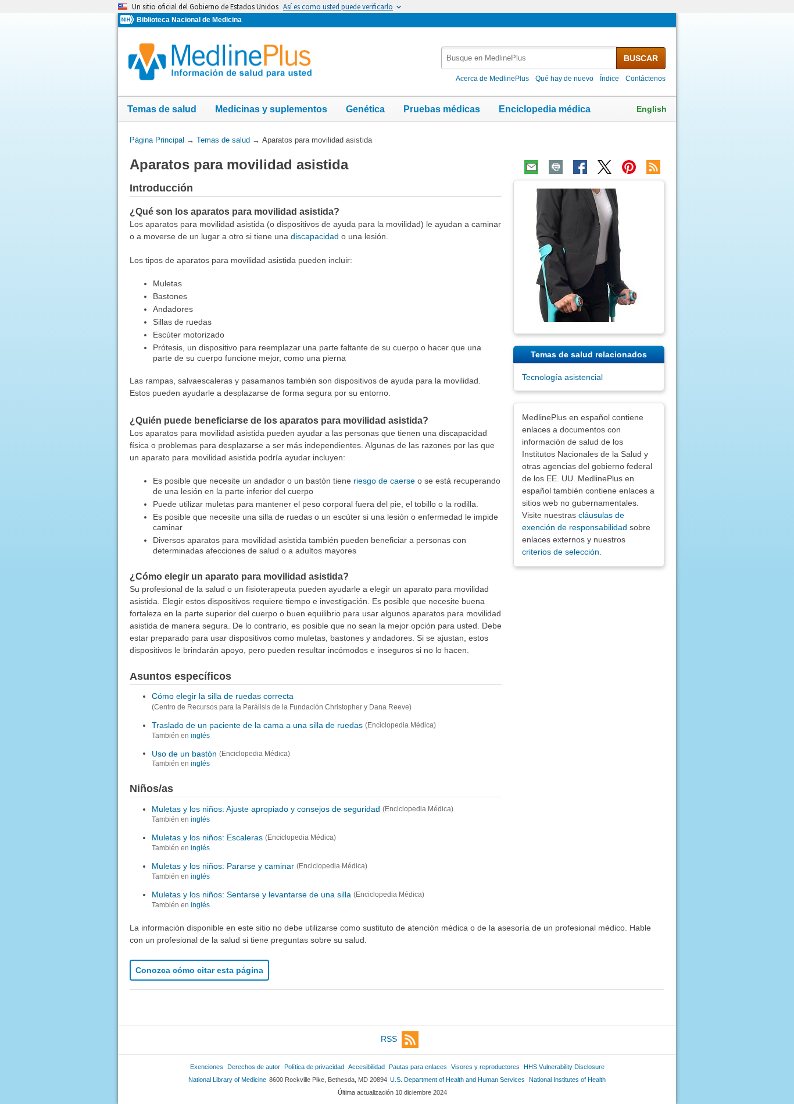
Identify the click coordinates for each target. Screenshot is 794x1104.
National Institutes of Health (567, 1079)
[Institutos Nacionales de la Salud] (128, 20)
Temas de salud (161, 109)
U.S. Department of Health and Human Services (457, 1079)
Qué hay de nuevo (564, 78)
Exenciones (206, 1066)
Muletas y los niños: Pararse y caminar (223, 866)
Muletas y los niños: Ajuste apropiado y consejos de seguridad (266, 809)
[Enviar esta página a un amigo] (531, 167)
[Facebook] (580, 167)
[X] (604, 167)
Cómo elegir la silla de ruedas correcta (223, 696)
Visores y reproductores (485, 1066)
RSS (389, 1038)
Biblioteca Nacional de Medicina (189, 20)
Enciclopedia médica (545, 109)
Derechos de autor (253, 1066)
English (651, 108)
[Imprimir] (556, 167)
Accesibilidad (366, 1066)
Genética (365, 109)
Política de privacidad (314, 1066)
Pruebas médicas (441, 109)
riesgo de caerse (384, 480)
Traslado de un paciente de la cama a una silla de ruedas (257, 725)
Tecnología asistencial (562, 377)
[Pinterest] (629, 167)
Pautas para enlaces (418, 1066)
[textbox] (529, 58)
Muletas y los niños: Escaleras (207, 837)
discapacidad (315, 236)
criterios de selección (560, 551)
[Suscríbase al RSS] (653, 167)
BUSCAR (641, 58)
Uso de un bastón (184, 753)
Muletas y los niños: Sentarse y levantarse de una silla (251, 894)
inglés (200, 736)
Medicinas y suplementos (271, 109)
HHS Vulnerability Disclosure (564, 1066)
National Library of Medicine (227, 1079)
